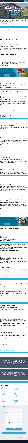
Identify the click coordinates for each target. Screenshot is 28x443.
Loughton (2, 399)
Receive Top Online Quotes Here (14, 352)
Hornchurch (12, 350)
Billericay (2, 393)
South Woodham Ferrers (4, 402)
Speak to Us (14, 118)
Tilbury (2, 388)
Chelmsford (15, 387)
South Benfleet (3, 394)
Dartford (10, 350)
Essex (15, 390)
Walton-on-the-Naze (16, 401)
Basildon (2, 392)
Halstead (15, 396)
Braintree (15, 395)
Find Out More (14, 175)
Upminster (3, 350)
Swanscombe (7, 350)
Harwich (15, 402)
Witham (15, 394)
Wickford (2, 395)
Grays (1, 350)
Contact (26, 1)
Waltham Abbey (3, 401)
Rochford (15, 389)
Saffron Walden (16, 397)
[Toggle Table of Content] (7, 29)
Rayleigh (2, 400)
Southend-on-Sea (16, 388)
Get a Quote (13, 14)
